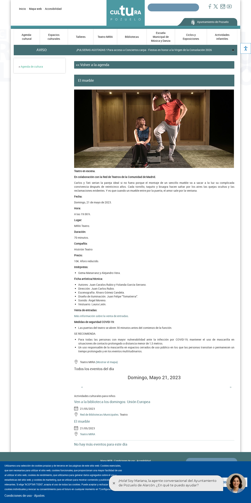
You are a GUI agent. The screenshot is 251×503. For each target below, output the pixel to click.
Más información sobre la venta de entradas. (101, 316)
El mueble (82, 421)
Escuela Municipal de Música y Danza (160, 37)
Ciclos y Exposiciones (191, 37)
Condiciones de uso (124, 460)
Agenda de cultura (32, 66)
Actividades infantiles (222, 37)
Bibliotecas (132, 37)
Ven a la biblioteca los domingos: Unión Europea (112, 401)
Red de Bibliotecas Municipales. (99, 414)
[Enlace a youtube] (227, 8)
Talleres (80, 37)
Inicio (22, 9)
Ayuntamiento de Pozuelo (213, 22)
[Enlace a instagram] (221, 8)
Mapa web (35, 9)
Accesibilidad (53, 9)
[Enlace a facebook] (208, 8)
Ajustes (39, 495)
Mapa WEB (106, 460)
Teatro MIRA (105, 37)
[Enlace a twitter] (214, 8)
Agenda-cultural (27, 37)
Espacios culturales (54, 37)
